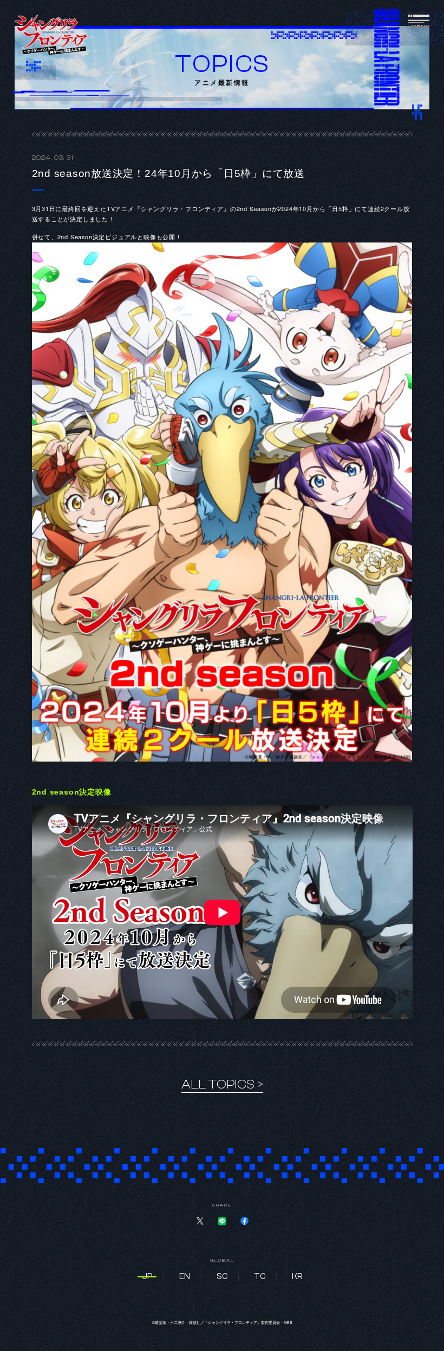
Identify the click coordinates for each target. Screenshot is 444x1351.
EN (184, 1277)
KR (297, 1277)
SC (222, 1277)
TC (259, 1277)
